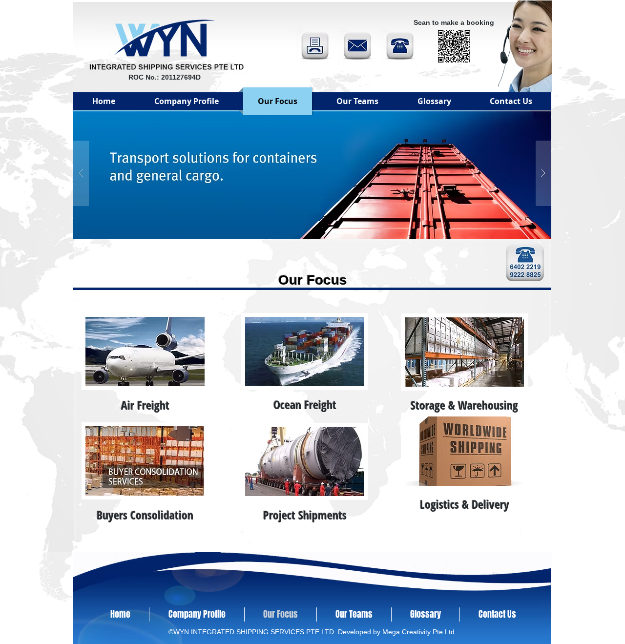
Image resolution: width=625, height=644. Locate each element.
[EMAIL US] (357, 46)
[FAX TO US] (314, 46)
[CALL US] (399, 46)
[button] (312, 173)
